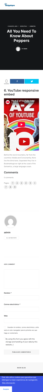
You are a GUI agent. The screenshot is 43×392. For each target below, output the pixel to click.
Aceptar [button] (6, 389)
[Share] (17, 81)
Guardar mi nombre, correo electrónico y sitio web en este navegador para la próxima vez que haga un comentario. (21, 330)
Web (5, 316)
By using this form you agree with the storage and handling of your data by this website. (21, 342)
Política (24, 26)
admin (25, 48)
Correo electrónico (12, 304)
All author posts (11, 237)
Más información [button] (8, 383)
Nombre (8, 293)
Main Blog (21, 368)
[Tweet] (32, 81)
